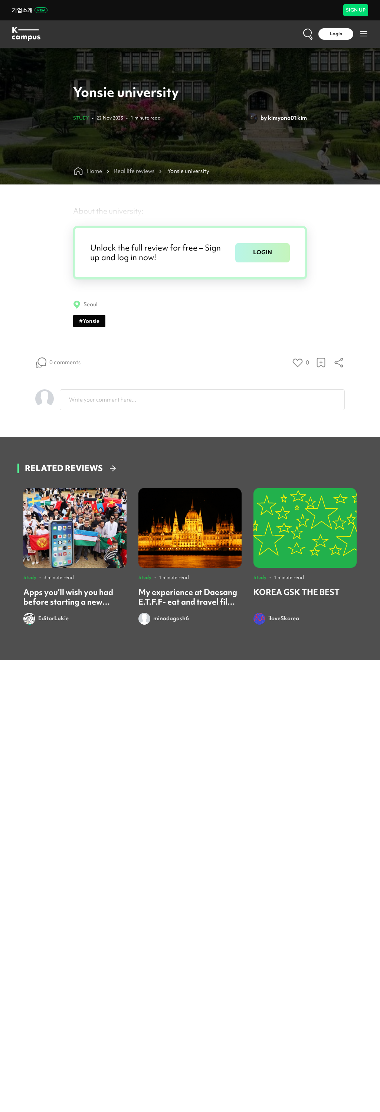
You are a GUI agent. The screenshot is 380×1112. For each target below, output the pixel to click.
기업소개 (22, 10)
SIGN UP (356, 10)
